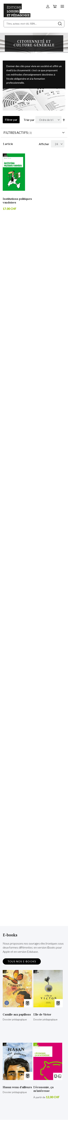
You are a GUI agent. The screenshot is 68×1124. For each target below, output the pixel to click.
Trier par (29, 119)
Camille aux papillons (17, 1014)
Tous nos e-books (21, 961)
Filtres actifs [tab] (15, 133)
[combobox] (34, 23)
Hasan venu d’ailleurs (17, 1087)
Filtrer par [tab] (11, 119)
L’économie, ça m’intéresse (43, 1089)
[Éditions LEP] (17, 16)
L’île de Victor (42, 1014)
